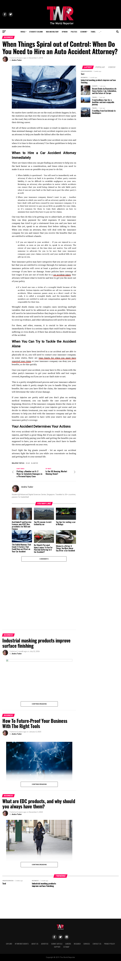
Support (57, 947)
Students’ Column (36, 31)
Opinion (64, 31)
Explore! (9, 943)
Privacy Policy (109, 943)
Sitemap (66, 947)
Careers (68, 943)
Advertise (44, 943)
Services (86, 943)
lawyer (35, 463)
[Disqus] (44, 591)
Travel (93, 31)
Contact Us (97, 943)
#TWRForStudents (22, 943)
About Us (34, 943)
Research (77, 943)
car (28, 463)
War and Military (52, 31)
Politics (74, 31)
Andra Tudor (17, 60)
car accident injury (62, 274)
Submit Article (56, 943)
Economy (83, 31)
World (23, 31)
